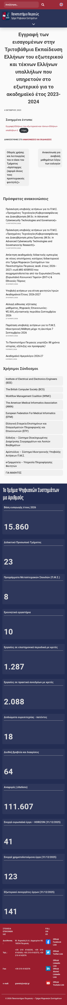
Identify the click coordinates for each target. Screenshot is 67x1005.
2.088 (14, 701)
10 (8, 631)
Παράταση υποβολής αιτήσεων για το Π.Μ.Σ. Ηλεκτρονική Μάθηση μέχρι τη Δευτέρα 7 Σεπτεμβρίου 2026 (31, 329)
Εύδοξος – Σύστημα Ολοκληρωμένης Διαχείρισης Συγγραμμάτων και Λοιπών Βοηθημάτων (28, 441)
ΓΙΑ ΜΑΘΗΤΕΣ (14, 472)
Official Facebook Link (57, 942)
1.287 (14, 666)
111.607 (18, 806)
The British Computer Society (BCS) (25, 389)
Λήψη (23, 130)
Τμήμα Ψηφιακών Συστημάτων (24, 18)
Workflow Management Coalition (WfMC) (28, 396)
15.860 (16, 526)
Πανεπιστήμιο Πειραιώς (25, 14)
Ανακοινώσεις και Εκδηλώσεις (37, 139)
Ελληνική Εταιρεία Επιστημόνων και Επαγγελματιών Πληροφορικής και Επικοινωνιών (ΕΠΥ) (26, 427)
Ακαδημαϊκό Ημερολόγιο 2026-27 (24, 356)
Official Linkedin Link (56, 963)
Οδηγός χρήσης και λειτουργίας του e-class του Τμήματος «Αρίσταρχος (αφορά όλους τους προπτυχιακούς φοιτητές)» (16, 167)
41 (8, 841)
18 (8, 736)
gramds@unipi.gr (22, 983)
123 (10, 876)
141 (10, 911)
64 (8, 771)
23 (8, 561)
